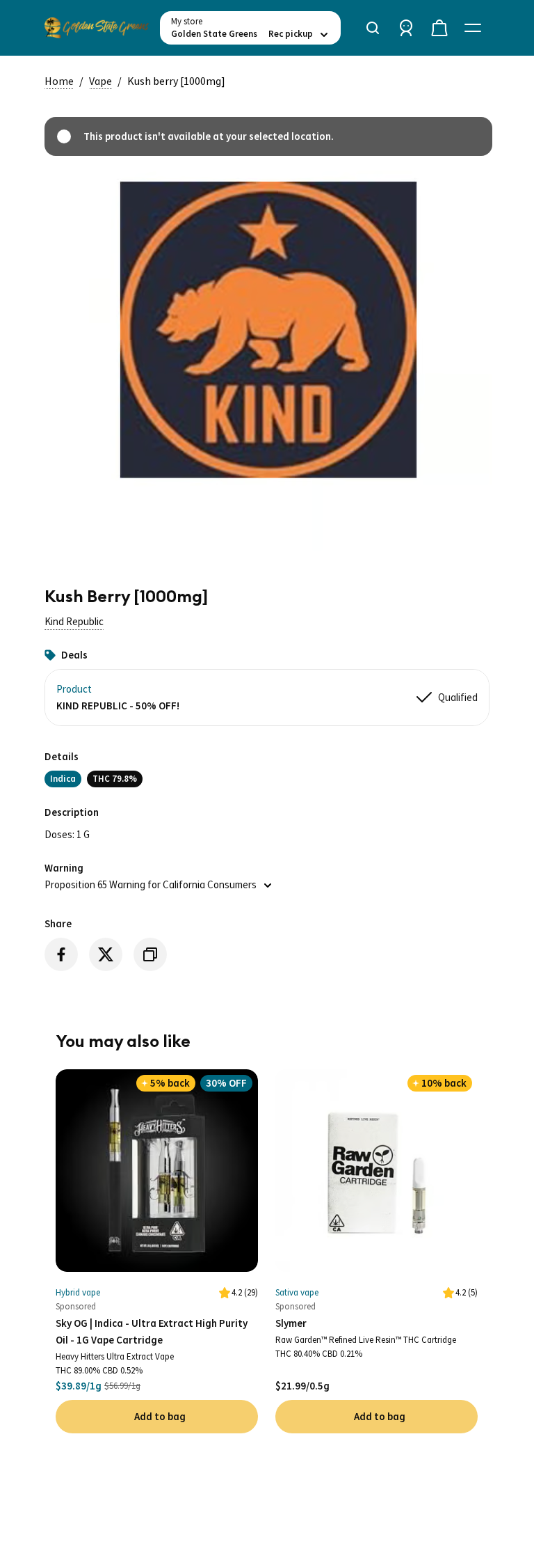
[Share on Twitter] (105, 954)
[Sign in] (406, 28)
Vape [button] (100, 81)
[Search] (372, 28)
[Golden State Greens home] (96, 28)
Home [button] (59, 81)
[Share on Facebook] (61, 954)
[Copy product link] (150, 954)
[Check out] (439, 28)
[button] (74, 621)
